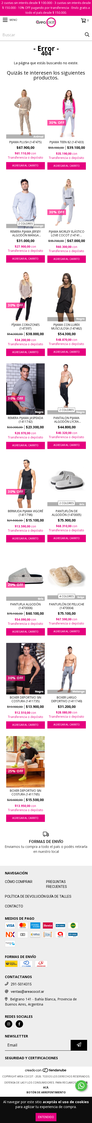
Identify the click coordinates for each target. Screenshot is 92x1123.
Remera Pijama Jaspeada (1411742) (25, 419)
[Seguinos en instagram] (8, 1024)
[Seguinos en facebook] (19, 1024)
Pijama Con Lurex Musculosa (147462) (66, 326)
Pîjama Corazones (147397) (25, 326)
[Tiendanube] (46, 1071)
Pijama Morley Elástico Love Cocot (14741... (66, 233)
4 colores (66, 596)
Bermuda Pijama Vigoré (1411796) (25, 513)
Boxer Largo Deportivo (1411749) (66, 699)
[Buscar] (87, 35)
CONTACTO (14, 906)
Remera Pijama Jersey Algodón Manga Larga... (25, 233)
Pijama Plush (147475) (25, 142)
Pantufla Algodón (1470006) (25, 606)
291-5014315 (21, 984)
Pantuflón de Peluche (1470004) (66, 606)
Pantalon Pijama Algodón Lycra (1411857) (66, 419)
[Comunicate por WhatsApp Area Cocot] (81, 1085)
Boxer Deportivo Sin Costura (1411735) (25, 699)
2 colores (25, 223)
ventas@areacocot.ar (27, 992)
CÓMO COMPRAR (18, 882)
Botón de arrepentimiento (46, 1092)
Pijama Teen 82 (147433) (67, 142)
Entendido (46, 1117)
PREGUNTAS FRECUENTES (56, 884)
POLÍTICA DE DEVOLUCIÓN (25, 896)
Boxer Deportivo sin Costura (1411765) (25, 792)
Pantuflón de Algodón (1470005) (66, 513)
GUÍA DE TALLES (58, 896)
